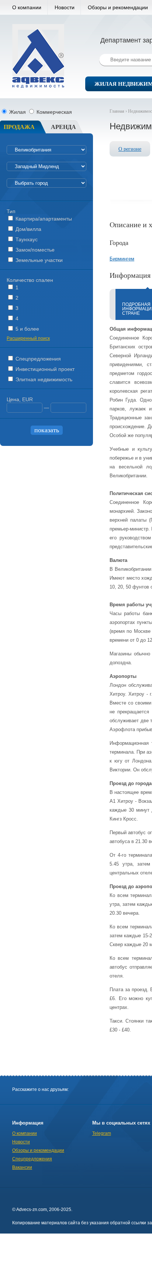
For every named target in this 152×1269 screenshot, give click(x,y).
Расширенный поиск (28, 338)
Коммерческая (53, 112)
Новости (65, 7)
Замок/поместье (34, 250)
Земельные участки (38, 260)
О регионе (129, 149)
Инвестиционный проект (44, 369)
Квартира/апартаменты (43, 219)
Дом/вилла (27, 229)
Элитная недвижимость (43, 379)
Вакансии (22, 1167)
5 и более (26, 329)
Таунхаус (26, 239)
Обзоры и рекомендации (38, 1150)
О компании (26, 7)
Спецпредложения (37, 359)
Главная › (119, 111)
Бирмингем (122, 259)
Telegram (101, 1133)
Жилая (17, 112)
